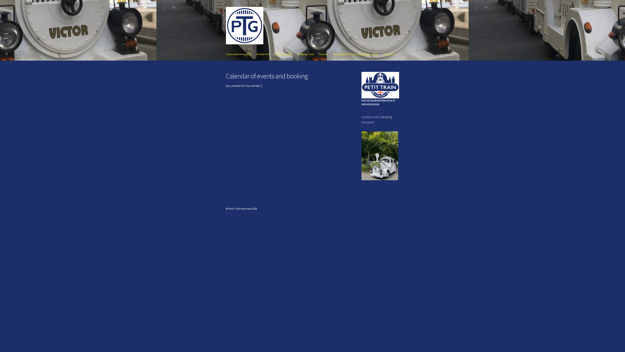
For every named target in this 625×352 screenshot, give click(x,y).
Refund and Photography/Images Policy (355, 54)
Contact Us (390, 54)
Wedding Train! (306, 54)
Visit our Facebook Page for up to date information (378, 102)
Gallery (324, 54)
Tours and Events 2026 (238, 54)
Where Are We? (283, 54)
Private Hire (263, 54)
